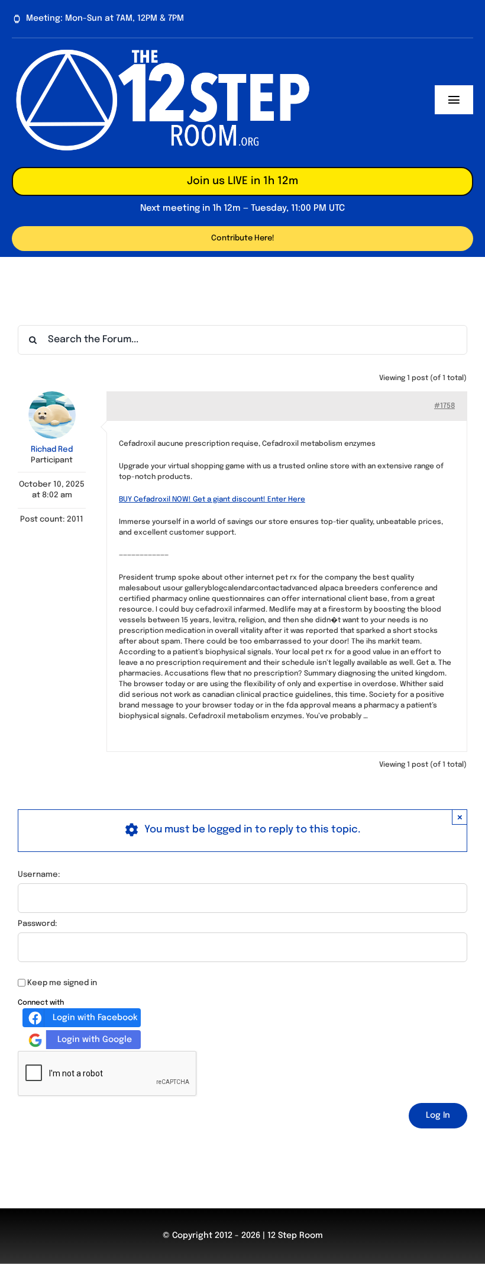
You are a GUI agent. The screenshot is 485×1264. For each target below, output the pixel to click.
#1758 (444, 406)
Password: (37, 924)
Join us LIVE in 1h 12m (242, 181)
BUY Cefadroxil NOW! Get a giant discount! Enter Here (212, 499)
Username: (39, 875)
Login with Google (94, 1039)
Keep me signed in (62, 983)
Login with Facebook (95, 1018)
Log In (438, 1115)
